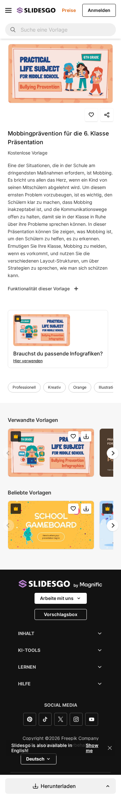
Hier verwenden (28, 360)
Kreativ (54, 387)
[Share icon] (106, 114)
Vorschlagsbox (60, 614)
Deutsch (35, 759)
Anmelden (99, 10)
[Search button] (13, 29)
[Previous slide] (8, 453)
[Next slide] (112, 453)
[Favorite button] (91, 114)
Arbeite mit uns (57, 598)
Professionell (24, 387)
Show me (92, 748)
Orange (79, 387)
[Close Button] (110, 748)
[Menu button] (8, 10)
